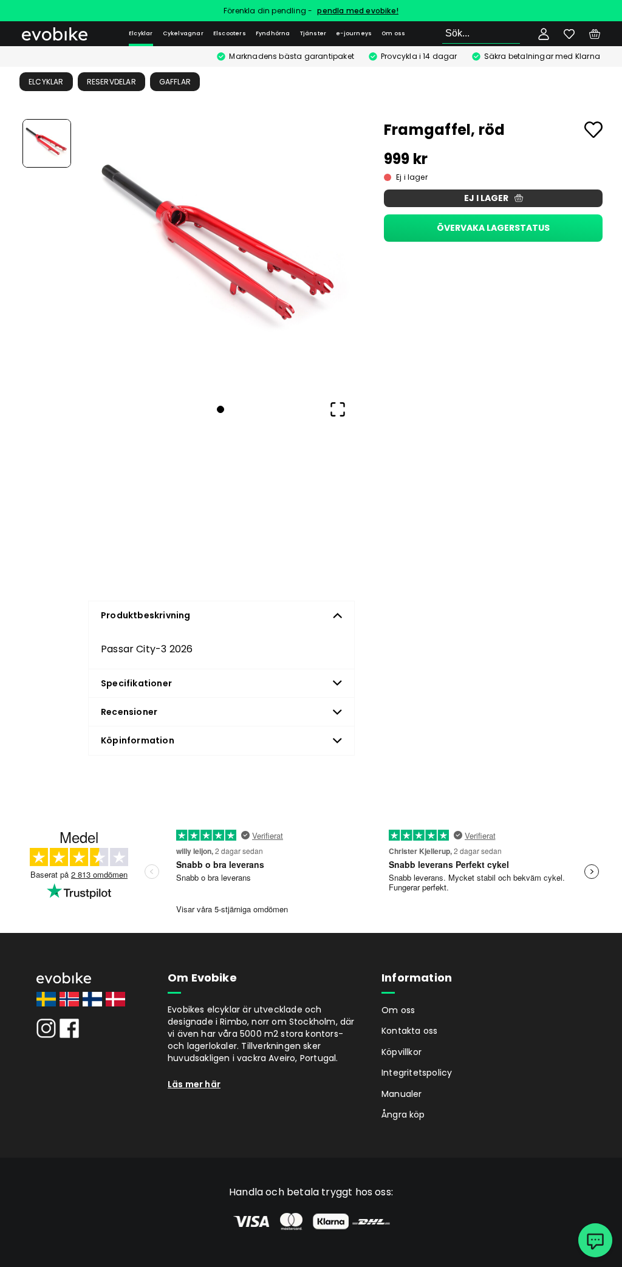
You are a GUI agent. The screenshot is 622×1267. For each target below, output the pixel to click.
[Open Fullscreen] (338, 409)
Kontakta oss (409, 1031)
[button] (220, 253)
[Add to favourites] (593, 129)
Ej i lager (486, 198)
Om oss (393, 33)
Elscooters (229, 33)
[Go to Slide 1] (46, 143)
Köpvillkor (401, 1052)
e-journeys (354, 33)
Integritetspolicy (416, 1073)
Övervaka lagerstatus (493, 228)
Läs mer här (194, 1084)
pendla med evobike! (357, 10)
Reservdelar (111, 82)
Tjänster (313, 33)
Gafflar (175, 82)
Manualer (401, 1094)
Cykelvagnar (183, 33)
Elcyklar (141, 33)
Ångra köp (403, 1114)
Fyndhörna (273, 33)
